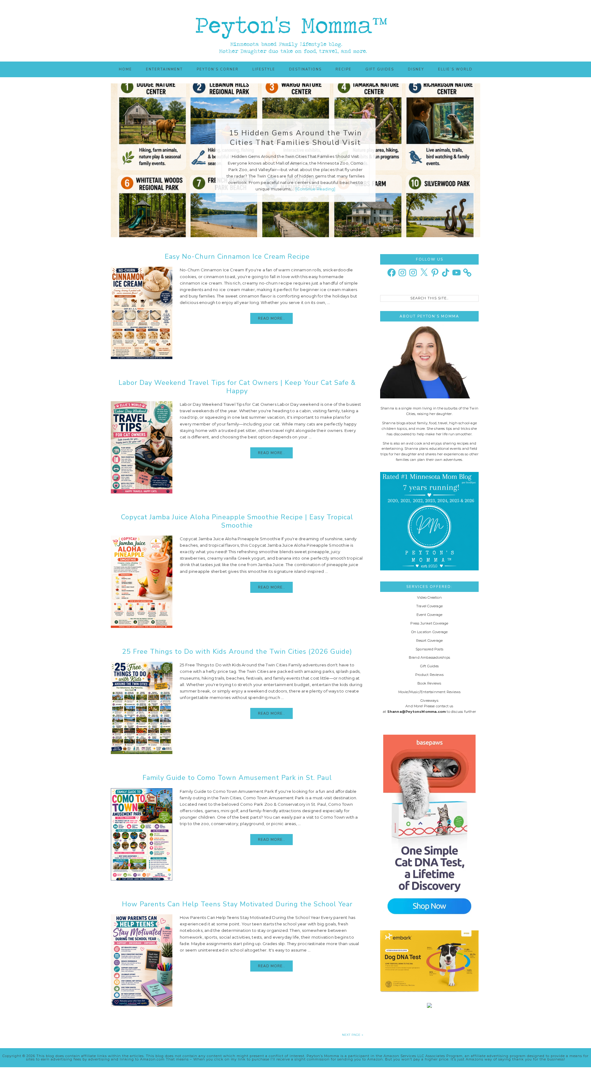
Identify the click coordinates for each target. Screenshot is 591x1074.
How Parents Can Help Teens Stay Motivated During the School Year (237, 904)
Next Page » (352, 1035)
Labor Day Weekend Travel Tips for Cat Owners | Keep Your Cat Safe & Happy (237, 386)
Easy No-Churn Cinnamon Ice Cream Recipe (237, 256)
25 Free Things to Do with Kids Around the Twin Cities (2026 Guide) (237, 651)
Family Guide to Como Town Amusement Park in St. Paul (237, 777)
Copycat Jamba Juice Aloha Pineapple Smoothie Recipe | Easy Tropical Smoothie (237, 521)
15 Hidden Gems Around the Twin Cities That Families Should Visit (295, 137)
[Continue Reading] (316, 188)
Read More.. (271, 318)
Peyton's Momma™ (295, 31)
